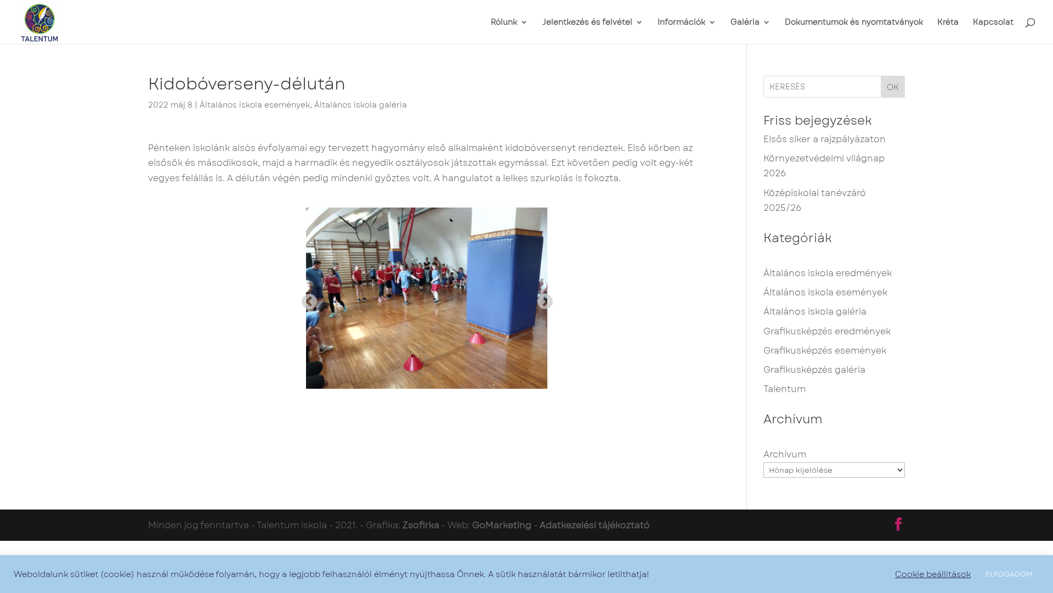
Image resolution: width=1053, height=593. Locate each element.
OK (893, 87)
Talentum (784, 389)
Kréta (948, 22)
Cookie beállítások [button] (933, 574)
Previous (306, 298)
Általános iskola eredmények (827, 273)
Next (541, 298)
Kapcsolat (993, 22)
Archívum (784, 454)
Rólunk (504, 22)
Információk (681, 22)
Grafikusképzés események (824, 350)
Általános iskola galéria (360, 104)
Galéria (745, 22)
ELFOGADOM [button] (1009, 574)
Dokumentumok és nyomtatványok (854, 22)
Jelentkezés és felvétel (587, 22)
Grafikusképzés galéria (814, 369)
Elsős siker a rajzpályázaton (824, 139)
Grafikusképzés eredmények (827, 331)
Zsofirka (421, 525)
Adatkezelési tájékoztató (595, 525)
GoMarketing (501, 525)
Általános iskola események (255, 104)
